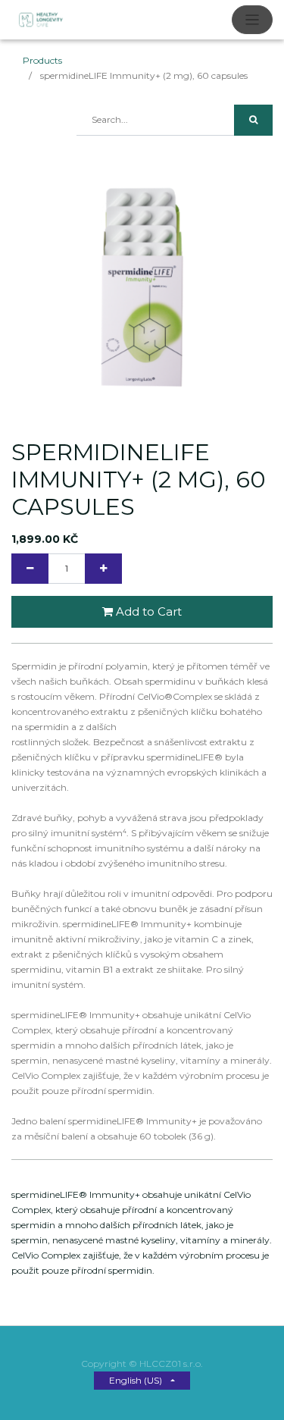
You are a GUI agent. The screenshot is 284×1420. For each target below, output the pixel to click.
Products (42, 60)
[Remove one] (29, 568)
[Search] (253, 120)
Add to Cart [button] (147, 611)
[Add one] (103, 568)
